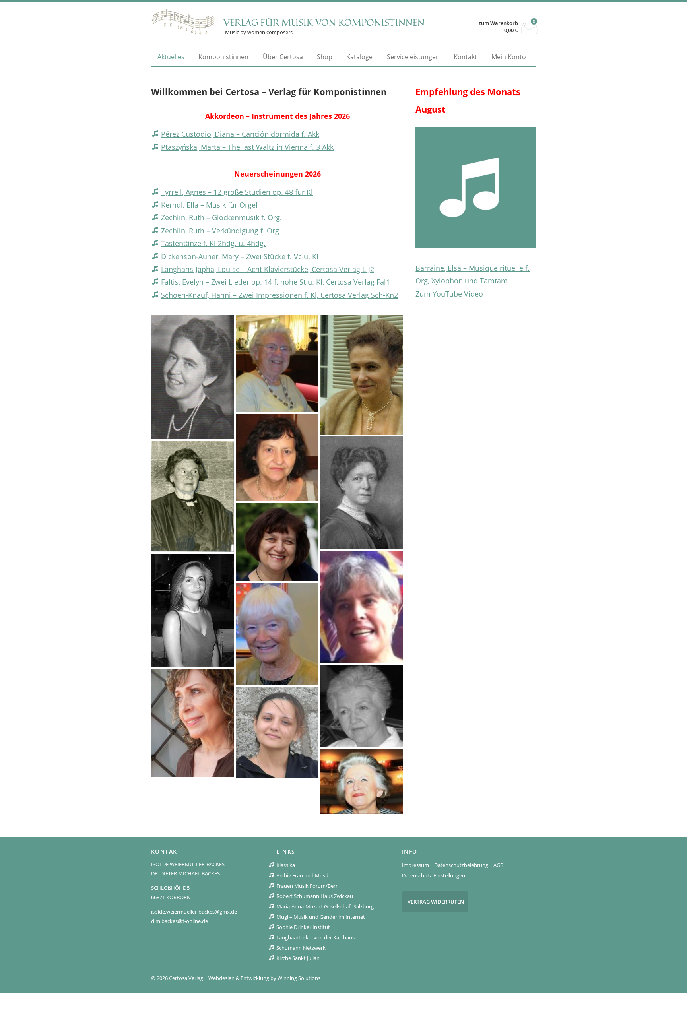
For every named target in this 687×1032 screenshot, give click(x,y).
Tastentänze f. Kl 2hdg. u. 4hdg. (213, 243)
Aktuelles (170, 56)
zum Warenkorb (498, 23)
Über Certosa (283, 56)
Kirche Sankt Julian (298, 958)
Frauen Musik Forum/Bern (307, 885)
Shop (324, 56)
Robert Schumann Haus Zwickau (314, 896)
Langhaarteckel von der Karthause (316, 937)
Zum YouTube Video (449, 294)
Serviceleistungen (413, 56)
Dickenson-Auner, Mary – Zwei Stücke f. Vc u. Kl (239, 256)
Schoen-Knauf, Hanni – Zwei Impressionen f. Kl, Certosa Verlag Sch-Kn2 (279, 295)
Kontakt (465, 56)
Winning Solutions (299, 978)
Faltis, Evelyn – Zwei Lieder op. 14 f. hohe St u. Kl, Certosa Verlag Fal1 (275, 282)
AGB (498, 865)
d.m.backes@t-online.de (179, 921)
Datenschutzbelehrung (461, 865)
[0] (529, 31)
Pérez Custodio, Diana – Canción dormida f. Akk (240, 134)
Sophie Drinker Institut (303, 927)
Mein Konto (508, 56)
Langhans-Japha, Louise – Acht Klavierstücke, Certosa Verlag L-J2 (267, 269)
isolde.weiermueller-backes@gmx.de (194, 911)
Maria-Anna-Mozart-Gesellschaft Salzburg (325, 906)
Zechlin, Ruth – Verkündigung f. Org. (221, 230)
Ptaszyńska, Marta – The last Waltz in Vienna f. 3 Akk (247, 147)
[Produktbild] (475, 187)
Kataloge (359, 56)
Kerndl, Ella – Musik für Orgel (209, 205)
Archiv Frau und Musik (302, 875)
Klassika (285, 865)
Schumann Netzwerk (301, 947)
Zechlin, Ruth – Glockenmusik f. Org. (221, 217)
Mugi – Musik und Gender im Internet (320, 916)
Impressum (415, 865)
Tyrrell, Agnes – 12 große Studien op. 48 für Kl (237, 192)
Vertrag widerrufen (436, 901)
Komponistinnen (223, 56)
